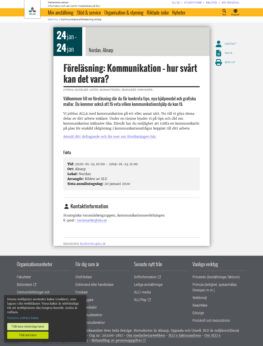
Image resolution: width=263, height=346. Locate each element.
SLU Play (140, 300)
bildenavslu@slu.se (93, 243)
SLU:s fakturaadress (184, 335)
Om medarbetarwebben (146, 335)
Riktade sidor (158, 12)
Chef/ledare (83, 277)
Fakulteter (24, 277)
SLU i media (142, 292)
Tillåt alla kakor (28, 335)
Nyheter (178, 12)
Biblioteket (24, 284)
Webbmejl (200, 298)
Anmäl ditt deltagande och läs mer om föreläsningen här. (110, 136)
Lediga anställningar (148, 284)
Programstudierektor (90, 322)
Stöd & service (89, 12)
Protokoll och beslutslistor (211, 320)
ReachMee (200, 305)
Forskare (81, 292)
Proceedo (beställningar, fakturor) (216, 277)
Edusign (198, 313)
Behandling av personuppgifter (117, 340)
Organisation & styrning (123, 12)
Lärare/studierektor (88, 315)
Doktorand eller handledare (94, 284)
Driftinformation (145, 277)
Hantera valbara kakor (23, 318)
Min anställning (60, 12)
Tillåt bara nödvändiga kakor (27, 326)
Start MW (53, 19)
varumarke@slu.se (92, 220)
